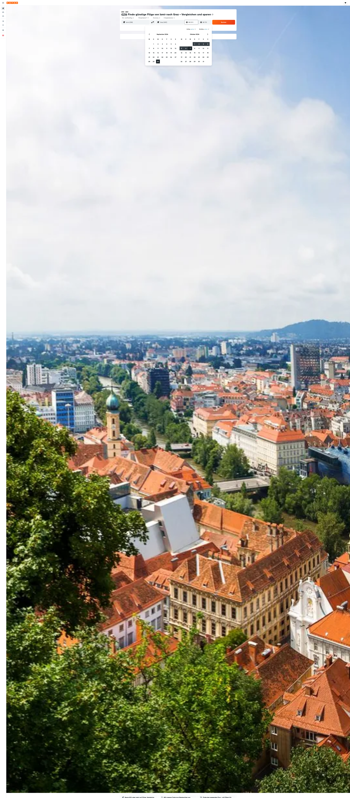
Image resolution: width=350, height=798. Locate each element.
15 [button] (153, 53)
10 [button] (162, 48)
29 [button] (153, 61)
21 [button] (149, 57)
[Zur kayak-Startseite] (12, 3)
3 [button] (162, 44)
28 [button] (149, 61)
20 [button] (175, 53)
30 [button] (158, 61)
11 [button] (166, 48)
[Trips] (3, 30)
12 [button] (171, 48)
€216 (124, 14)
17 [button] (162, 53)
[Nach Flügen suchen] (3, 8)
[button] (3, 3)
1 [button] (153, 44)
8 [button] (153, 48)
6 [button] (175, 44)
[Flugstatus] (3, 25)
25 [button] (167, 57)
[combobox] (128, 18)
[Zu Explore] (3, 21)
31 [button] (203, 61)
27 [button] (175, 57)
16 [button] (158, 53)
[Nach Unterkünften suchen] (3, 12)
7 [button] (149, 48)
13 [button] (175, 48)
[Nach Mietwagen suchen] (3, 16)
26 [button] (171, 57)
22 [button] (153, 57)
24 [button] (162, 57)
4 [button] (166, 44)
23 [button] (158, 57)
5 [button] (171, 44)
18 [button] (166, 53)
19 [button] (171, 53)
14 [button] (149, 53)
